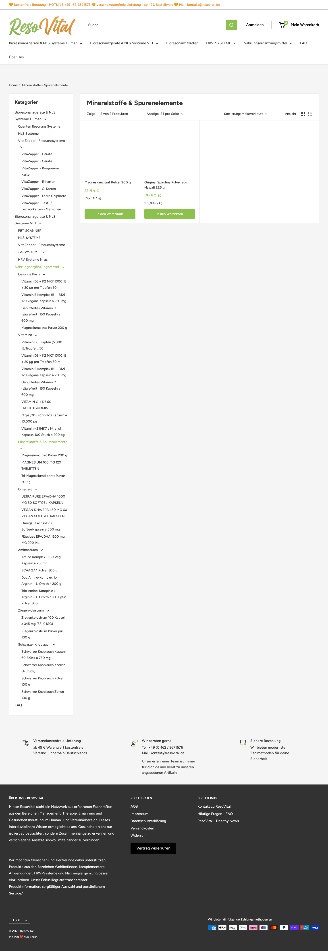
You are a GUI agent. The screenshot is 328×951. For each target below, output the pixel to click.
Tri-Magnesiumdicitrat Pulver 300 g (43, 479)
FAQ (303, 43)
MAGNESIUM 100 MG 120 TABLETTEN (41, 465)
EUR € (15, 920)
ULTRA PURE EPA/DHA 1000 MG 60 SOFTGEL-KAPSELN (43, 499)
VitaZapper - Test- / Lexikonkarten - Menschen (41, 206)
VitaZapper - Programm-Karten (40, 171)
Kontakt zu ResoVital (214, 806)
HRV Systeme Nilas (33, 260)
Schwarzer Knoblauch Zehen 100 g (42, 695)
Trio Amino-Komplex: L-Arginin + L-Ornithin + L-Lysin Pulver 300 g (43, 597)
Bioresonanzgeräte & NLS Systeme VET (122, 43)
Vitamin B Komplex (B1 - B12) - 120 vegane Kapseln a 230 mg (44, 298)
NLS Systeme (28, 134)
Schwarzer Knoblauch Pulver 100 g (42, 681)
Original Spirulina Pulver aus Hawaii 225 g (165, 184)
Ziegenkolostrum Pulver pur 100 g (42, 634)
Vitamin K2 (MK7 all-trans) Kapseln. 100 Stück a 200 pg (43, 432)
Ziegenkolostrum (31, 610)
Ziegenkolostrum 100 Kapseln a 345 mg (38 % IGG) (43, 621)
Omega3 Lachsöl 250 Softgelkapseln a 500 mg (40, 526)
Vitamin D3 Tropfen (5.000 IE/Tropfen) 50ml (41, 345)
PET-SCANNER (29, 231)
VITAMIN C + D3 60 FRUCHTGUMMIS (36, 405)
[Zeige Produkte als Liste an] (310, 114)
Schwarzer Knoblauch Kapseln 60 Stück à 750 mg (43, 655)
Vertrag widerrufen (153, 848)
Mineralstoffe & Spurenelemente (45, 85)
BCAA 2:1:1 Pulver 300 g (39, 570)
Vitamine (25, 335)
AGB (134, 806)
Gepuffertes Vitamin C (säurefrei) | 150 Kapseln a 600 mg (40, 314)
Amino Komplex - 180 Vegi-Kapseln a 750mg (42, 560)
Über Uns (16, 57)
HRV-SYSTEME (218, 43)
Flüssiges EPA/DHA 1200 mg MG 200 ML (43, 539)
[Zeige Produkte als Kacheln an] (303, 114)
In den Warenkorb (110, 214)
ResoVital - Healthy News (218, 821)
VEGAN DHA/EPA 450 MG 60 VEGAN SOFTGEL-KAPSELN (44, 513)
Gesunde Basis (29, 274)
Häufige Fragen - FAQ (215, 814)
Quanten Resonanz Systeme (39, 126)
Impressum (139, 814)
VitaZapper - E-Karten (38, 182)
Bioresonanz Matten (182, 43)
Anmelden (255, 24)
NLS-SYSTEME (29, 238)
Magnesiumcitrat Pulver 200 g (44, 328)
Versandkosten (142, 828)
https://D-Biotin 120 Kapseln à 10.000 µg (44, 418)
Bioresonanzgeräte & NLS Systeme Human (43, 43)
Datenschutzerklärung (148, 821)
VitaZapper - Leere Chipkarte (43, 196)
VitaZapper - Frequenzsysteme (41, 141)
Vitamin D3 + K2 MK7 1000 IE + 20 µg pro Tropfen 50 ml (43, 284)
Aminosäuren (28, 550)
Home (13, 85)
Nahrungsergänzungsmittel (265, 43)
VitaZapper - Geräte (36, 154)
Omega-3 (25, 489)
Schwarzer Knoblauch (34, 644)
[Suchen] (231, 25)
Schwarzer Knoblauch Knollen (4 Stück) (43, 668)
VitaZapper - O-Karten (38, 189)
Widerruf (138, 835)
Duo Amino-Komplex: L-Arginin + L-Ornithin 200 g (41, 580)
